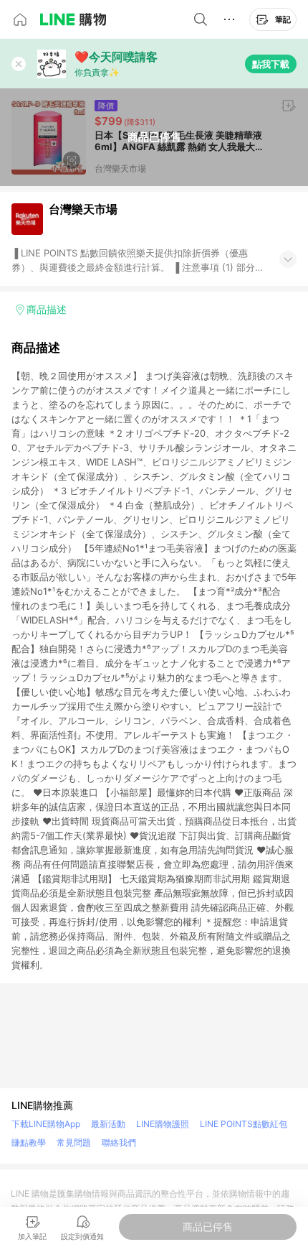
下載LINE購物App (45, 1123)
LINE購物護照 (162, 1123)
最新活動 (108, 1123)
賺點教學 (28, 1142)
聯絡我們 (119, 1142)
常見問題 (74, 1142)
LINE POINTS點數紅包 (243, 1123)
